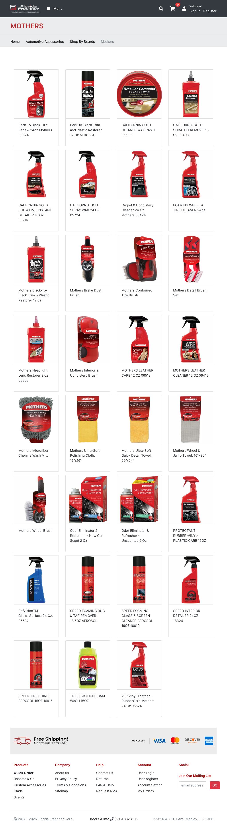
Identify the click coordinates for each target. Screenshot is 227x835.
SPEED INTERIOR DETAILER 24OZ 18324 (186, 616)
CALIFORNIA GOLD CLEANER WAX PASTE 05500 (138, 130)
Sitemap (61, 791)
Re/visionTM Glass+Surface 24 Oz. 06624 (35, 616)
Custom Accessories (30, 785)
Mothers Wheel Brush (35, 530)
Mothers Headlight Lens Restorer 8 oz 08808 (33, 375)
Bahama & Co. (24, 779)
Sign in (195, 11)
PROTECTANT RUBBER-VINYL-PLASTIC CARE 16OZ (189, 535)
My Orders (145, 791)
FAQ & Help (105, 785)
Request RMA (106, 791)
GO (214, 785)
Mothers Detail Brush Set (189, 292)
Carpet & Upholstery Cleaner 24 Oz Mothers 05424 (137, 210)
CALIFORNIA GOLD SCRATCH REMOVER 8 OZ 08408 (191, 130)
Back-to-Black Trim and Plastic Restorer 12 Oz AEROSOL (86, 130)
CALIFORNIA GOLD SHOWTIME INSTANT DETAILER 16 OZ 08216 (35, 212)
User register (147, 779)
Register (210, 11)
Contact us (104, 773)
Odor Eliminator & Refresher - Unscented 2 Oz (135, 535)
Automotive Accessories (45, 41)
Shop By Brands (82, 41)
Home (15, 41)
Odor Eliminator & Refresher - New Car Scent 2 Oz (86, 535)
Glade (18, 791)
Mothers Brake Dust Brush (85, 292)
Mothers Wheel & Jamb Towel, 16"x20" (189, 453)
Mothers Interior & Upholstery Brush (84, 372)
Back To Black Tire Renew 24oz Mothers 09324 (35, 130)
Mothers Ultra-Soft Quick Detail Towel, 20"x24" (136, 455)
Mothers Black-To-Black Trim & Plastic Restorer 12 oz (33, 295)
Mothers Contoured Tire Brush (136, 292)
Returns (102, 779)
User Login (146, 773)
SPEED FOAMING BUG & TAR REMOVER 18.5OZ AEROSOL (87, 616)
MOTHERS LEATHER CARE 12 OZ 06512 (137, 372)
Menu (58, 8)
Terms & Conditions (70, 785)
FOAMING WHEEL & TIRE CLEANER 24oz (189, 207)
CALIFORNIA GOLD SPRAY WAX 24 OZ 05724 (85, 210)
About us (62, 773)
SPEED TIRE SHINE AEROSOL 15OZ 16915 (35, 698)
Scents (19, 797)
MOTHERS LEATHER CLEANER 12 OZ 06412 (191, 372)
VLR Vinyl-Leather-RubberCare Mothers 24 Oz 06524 (138, 701)
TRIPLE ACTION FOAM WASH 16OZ (87, 698)
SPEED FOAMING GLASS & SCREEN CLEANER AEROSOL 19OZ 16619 (137, 618)
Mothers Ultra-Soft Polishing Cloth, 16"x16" (85, 455)
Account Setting (149, 785)
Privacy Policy (66, 779)
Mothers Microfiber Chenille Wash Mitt (33, 453)
